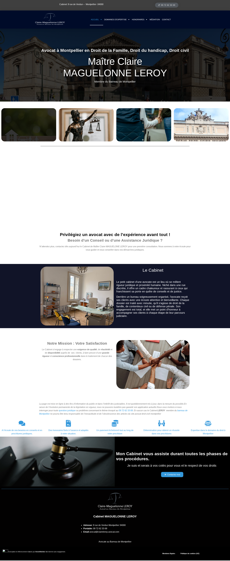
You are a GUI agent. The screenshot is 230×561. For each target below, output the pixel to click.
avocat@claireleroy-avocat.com (104, 532)
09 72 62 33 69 (100, 528)
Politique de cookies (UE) (189, 553)
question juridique (67, 410)
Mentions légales (168, 553)
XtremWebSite (40, 551)
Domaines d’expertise (115, 19)
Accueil (95, 19)
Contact (166, 19)
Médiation (155, 19)
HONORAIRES (138, 19)
